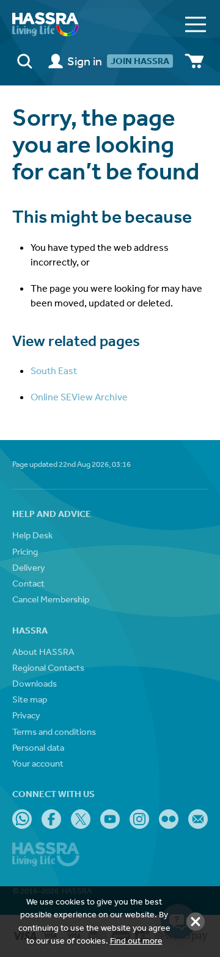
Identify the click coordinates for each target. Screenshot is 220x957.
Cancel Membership (50, 599)
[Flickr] (168, 819)
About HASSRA (43, 651)
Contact (28, 583)
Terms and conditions (54, 731)
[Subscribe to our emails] (198, 819)
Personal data (38, 747)
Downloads (34, 683)
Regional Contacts (48, 667)
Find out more (136, 940)
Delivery (28, 567)
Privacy (26, 715)
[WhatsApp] (22, 819)
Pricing (25, 551)
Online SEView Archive (79, 397)
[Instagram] (139, 819)
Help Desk (32, 535)
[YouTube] (110, 819)
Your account (38, 763)
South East (54, 370)
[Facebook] (51, 819)
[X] (80, 819)
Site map (29, 699)
